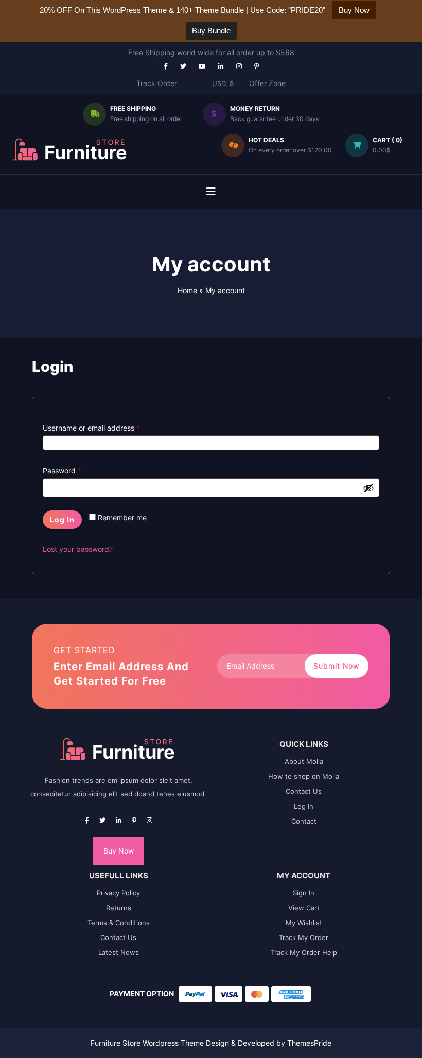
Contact (303, 821)
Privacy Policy (118, 893)
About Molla (304, 761)
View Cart (304, 907)
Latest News (118, 952)
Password (62, 469)
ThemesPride (308, 1042)
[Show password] (368, 487)
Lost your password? (78, 548)
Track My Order (303, 937)
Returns (118, 907)
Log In (303, 806)
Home (187, 290)
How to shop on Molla (303, 776)
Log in (62, 519)
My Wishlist (304, 922)
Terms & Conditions (118, 922)
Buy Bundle (211, 30)
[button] (211, 192)
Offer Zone (267, 83)
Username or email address (91, 426)
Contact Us (304, 791)
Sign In (303, 893)
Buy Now (118, 850)
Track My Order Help (304, 952)
